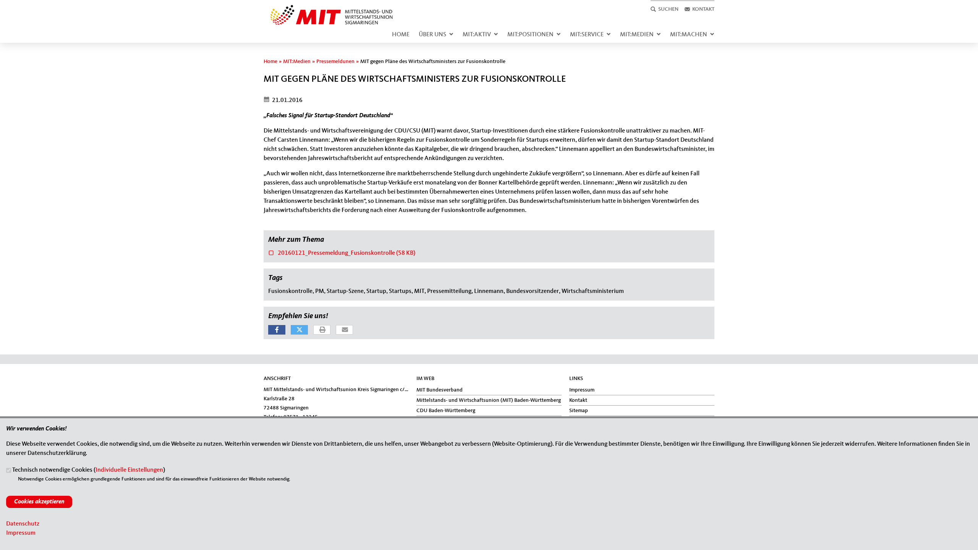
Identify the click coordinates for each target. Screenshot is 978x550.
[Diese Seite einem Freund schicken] (344, 330)
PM (319, 291)
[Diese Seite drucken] (322, 330)
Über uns (432, 35)
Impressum (581, 390)
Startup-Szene (345, 291)
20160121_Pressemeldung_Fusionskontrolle (341, 252)
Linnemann (489, 291)
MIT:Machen (688, 35)
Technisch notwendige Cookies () (88, 470)
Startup (376, 291)
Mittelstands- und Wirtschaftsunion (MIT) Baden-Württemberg (488, 400)
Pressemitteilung (449, 291)
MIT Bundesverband (439, 390)
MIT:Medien (637, 35)
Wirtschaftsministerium (593, 291)
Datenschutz (22, 524)
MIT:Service (587, 35)
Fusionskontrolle (290, 291)
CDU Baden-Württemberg (445, 410)
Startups (400, 291)
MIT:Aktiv (477, 35)
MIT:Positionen (530, 35)
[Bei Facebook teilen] (276, 330)
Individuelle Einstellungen (129, 470)
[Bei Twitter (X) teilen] (299, 330)
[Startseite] (328, 9)
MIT (419, 291)
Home (401, 35)
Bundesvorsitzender (532, 291)
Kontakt (578, 400)
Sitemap (578, 410)
